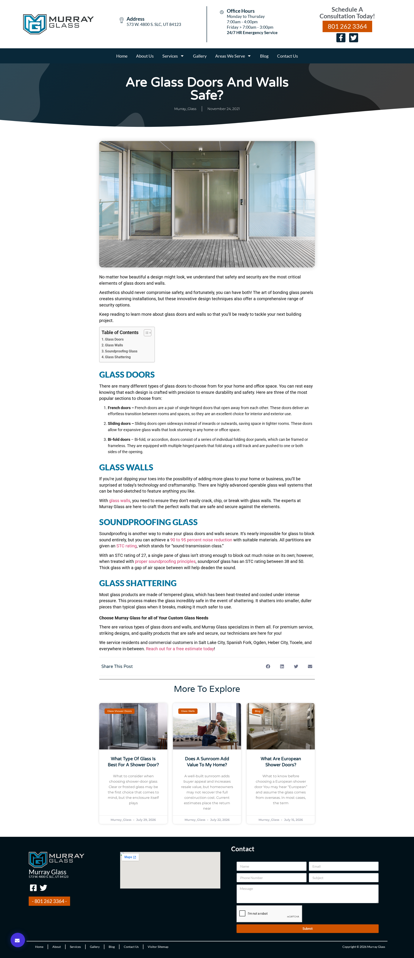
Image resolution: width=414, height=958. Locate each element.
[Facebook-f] (340, 37)
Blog (264, 55)
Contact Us (287, 55)
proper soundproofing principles (165, 561)
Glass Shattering (118, 357)
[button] (18, 940)
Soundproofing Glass (121, 351)
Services (170, 55)
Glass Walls (114, 345)
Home (121, 55)
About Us (145, 55)
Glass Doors (114, 339)
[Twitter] (353, 37)
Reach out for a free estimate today (180, 648)
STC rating (126, 545)
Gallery (200, 55)
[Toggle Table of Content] (145, 332)
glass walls (119, 500)
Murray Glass (47, 872)
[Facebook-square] (33, 887)
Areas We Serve (230, 55)
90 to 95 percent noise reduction (200, 539)
